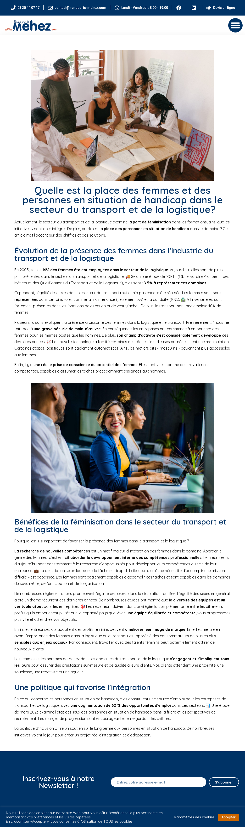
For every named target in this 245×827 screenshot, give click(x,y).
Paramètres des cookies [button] (194, 817)
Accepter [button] (229, 817)
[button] (235, 25)
